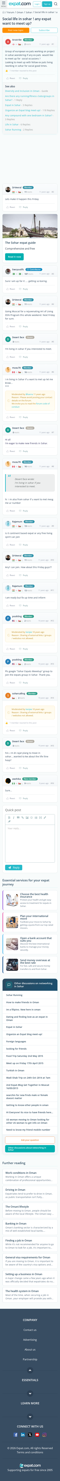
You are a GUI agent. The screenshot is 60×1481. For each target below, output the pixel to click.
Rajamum (17, 522)
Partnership (30, 1359)
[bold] (9, 818)
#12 (52, 620)
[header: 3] (40, 818)
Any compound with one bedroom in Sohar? (28, 115)
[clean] (9, 821)
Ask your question (30, 1139)
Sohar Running (13, 129)
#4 (53, 304)
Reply (25, 78)
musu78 (16, 368)
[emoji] (31, 818)
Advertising (30, 1339)
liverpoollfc (18, 269)
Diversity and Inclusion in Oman (22, 90)
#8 (53, 466)
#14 (52, 698)
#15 (52, 745)
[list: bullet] (35, 818)
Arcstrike (17, 40)
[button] (44, 818)
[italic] (13, 818)
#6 (53, 372)
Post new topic (16, 30)
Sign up (47, 4)
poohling (17, 616)
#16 (52, 783)
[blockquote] (18, 818)
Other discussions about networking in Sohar (27, 1148)
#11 (52, 590)
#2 (53, 192)
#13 (52, 664)
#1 (53, 44)
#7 (53, 432)
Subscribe (44, 30)
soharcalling (18, 693)
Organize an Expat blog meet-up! (22, 110)
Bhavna (29, 394)
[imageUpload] (26, 818)
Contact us (30, 1330)
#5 (53, 341)
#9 (53, 526)
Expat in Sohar (13, 105)
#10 (52, 560)
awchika (16, 779)
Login (37, 4)
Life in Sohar (12, 124)
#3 (53, 274)
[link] (22, 818)
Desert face (18, 337)
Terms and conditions (30, 1452)
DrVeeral (16, 187)
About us (30, 1349)
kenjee (29, 632)
